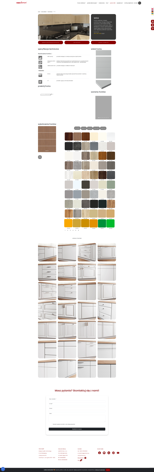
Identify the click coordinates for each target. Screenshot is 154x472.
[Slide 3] (64, 38)
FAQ (79, 460)
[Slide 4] (66, 38)
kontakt (136, 3)
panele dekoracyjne (92, 3)
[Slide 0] (57, 38)
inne (107, 3)
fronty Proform (50, 11)
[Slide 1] (59, 38)
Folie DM (90, 128)
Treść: (50, 413)
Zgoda (107, 469)
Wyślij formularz (77, 429)
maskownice (102, 3)
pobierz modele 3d (103, 42)
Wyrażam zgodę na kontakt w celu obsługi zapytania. (64, 424)
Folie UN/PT (96, 128)
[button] (3, 469)
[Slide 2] (62, 38)
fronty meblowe (81, 3)
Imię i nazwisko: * (52, 399)
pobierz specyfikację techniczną (50, 42)
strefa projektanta (128, 3)
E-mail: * (51, 403)
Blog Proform (81, 457)
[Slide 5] (68, 38)
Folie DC (84, 128)
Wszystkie (77, 128)
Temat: (50, 408)
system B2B (112, 3)
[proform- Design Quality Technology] (16, 2)
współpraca (119, 3)
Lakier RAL (103, 128)
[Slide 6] (70, 38)
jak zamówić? (77, 42)
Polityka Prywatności (100, 470)
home (39, 11)
